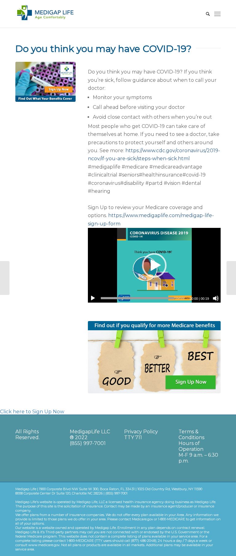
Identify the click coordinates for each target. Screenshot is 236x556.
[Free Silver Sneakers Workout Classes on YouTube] (231, 278)
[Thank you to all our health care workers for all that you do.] (5, 278)
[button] (154, 265)
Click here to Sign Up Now (32, 412)
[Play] (93, 298)
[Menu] (217, 14)
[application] (154, 265)
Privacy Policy (141, 432)
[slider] (143, 298)
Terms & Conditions (191, 434)
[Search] (205, 14)
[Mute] (216, 298)
